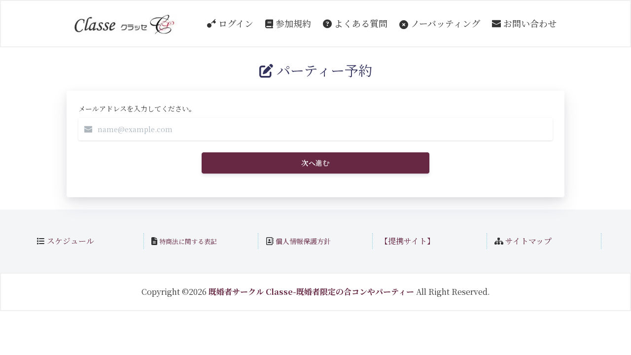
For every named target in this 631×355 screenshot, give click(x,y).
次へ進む (315, 163)
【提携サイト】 (407, 241)
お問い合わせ (529, 23)
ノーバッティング (444, 23)
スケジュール (70, 241)
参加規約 (292, 23)
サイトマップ (528, 241)
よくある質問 (359, 23)
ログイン (234, 23)
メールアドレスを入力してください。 (137, 108)
